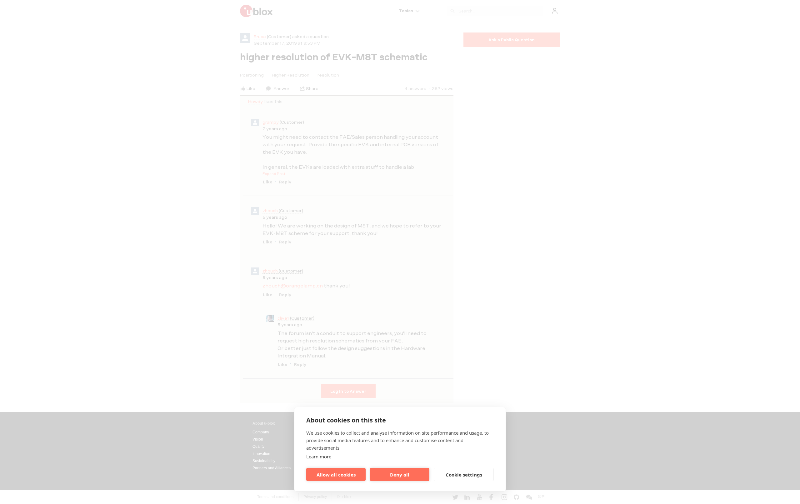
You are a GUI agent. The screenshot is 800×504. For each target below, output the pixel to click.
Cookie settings (464, 475)
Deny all (399, 475)
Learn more (318, 456)
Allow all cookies (336, 475)
